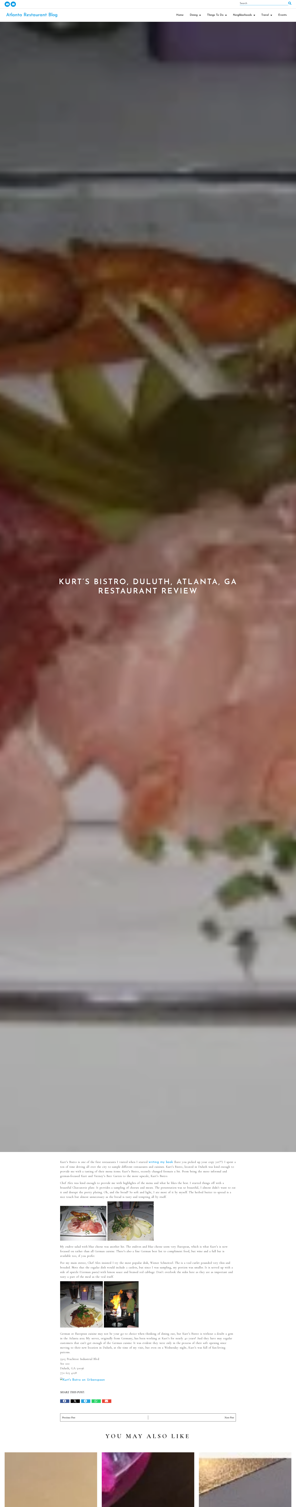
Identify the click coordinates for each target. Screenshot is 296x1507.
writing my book (161, 1162)
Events (282, 15)
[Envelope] (13, 4)
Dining (194, 15)
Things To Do (215, 15)
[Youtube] (7, 4)
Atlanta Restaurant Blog (32, 15)
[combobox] (264, 3)
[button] (64, 1401)
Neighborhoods (242, 15)
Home (180, 15)
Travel (265, 15)
